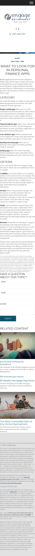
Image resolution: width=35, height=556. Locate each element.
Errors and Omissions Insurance (12, 363)
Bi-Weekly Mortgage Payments (17, 380)
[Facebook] (16, 29)
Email (3, 293)
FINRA (12, 492)
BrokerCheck (11, 445)
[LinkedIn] (18, 29)
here (29, 514)
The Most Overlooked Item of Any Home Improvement (16, 423)
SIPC (15, 492)
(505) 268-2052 (18, 34)
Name (3, 282)
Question (3, 304)
